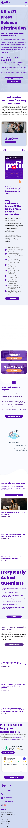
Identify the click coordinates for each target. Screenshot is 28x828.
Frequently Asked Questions (13, 577)
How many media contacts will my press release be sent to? (13, 608)
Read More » (5, 516)
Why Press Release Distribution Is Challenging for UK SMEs (12, 557)
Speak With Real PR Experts (11, 388)
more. (22, 739)
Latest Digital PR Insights (13, 483)
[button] (26, 2)
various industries (17, 737)
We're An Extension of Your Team (14, 322)
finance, (9, 739)
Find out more (10, 142)
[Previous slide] (4, 150)
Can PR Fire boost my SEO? (10, 604)
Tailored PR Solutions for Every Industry (14, 100)
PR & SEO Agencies (14, 367)
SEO (13, 739)
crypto (16, 739)
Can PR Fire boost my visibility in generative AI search (14, 611)
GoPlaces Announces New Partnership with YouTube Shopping (13, 663)
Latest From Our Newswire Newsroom (13, 628)
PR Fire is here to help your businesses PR (11, 728)
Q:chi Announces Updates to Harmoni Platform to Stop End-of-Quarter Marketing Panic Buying (13, 709)
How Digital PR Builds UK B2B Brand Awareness (13, 513)
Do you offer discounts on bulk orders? (13, 601)
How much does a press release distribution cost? (14, 589)
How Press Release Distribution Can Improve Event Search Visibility (13, 535)
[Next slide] (23, 150)
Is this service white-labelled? (10, 592)
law (6, 739)
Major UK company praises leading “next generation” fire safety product (13, 686)
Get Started (18, 6)
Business (3, 809)
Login (24, 6)
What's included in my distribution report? (14, 599)
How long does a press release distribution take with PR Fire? (13, 596)
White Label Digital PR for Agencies (14, 314)
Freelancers (14, 354)
